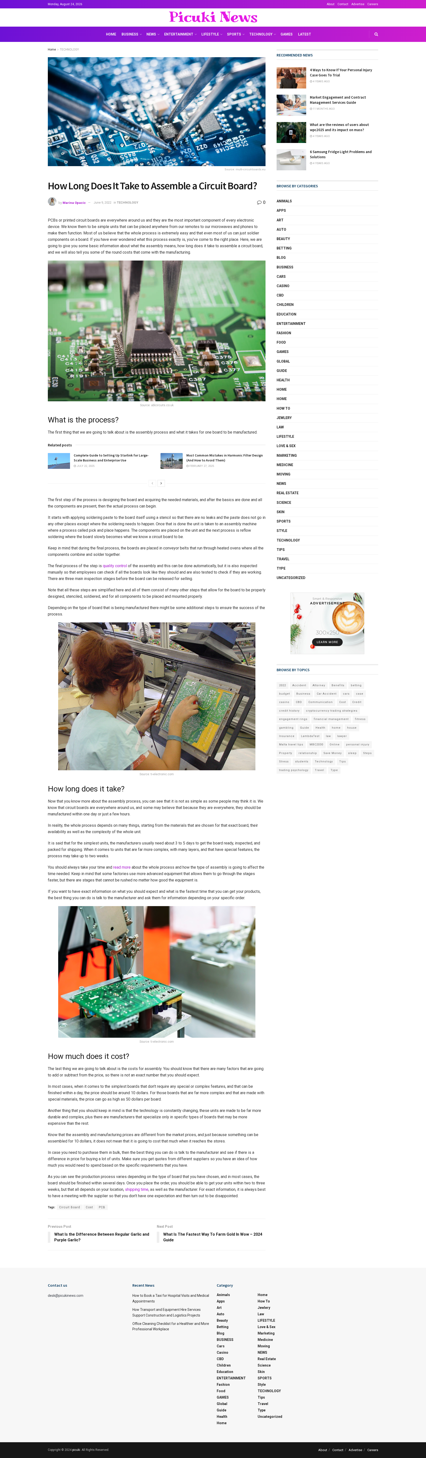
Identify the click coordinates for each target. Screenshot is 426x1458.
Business (303, 693)
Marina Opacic (74, 202)
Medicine (285, 465)
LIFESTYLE (210, 34)
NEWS (151, 34)
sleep (352, 753)
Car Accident (327, 693)
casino (284, 702)
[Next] (161, 483)
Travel (283, 559)
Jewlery (284, 418)
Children (285, 305)
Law (280, 427)
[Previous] (152, 483)
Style (282, 531)
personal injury (357, 744)
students (301, 761)
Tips (281, 550)
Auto (281, 229)
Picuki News (213, 17)
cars (346, 693)
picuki (76, 1450)
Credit (356, 702)
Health (283, 380)
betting (356, 685)
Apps (281, 210)
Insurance (287, 736)
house (352, 727)
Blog (281, 258)
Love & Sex (286, 446)
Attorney (319, 685)
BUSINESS (130, 34)
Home (111, 34)
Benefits (338, 685)
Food (281, 342)
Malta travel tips (291, 744)
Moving (283, 474)
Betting (284, 248)
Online (335, 744)
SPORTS (234, 34)
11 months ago (323, 108)
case (359, 693)
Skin (280, 512)
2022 (282, 685)
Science (284, 503)
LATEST (304, 34)
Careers (372, 4)
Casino (283, 286)
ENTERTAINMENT (178, 34)
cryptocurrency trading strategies (331, 710)
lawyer (342, 736)
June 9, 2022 (102, 202)
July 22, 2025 (85, 466)
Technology (324, 761)
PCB (102, 1207)
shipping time (136, 1189)
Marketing (287, 455)
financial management (331, 719)
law (328, 736)
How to (283, 408)
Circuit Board (69, 1207)
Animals (284, 201)
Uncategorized (291, 578)
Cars (281, 277)
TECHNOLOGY (260, 34)
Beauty (283, 239)
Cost (89, 1207)
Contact (342, 4)
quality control (115, 565)
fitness (360, 719)
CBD (280, 295)
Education (286, 314)
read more (122, 867)
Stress (284, 761)
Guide (282, 371)
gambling (286, 727)
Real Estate (288, 493)
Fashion (284, 333)
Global (283, 361)
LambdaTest (310, 736)
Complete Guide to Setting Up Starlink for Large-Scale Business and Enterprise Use (111, 457)
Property (285, 753)
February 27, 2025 (201, 466)
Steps (367, 753)
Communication (320, 702)
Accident (299, 685)
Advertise (357, 4)
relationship (308, 753)
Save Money (332, 753)
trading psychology (293, 770)
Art (280, 220)
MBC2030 (316, 744)
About (331, 4)
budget (284, 693)
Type (281, 568)
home (336, 727)
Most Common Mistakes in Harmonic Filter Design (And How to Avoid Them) (224, 457)
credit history (289, 710)
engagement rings (293, 719)
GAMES (287, 34)
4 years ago (321, 81)
